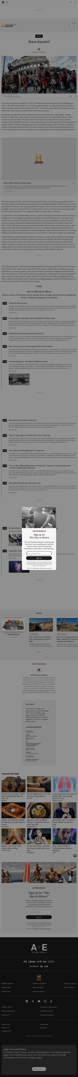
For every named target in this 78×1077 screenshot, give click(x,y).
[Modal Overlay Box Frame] (39, 538)
